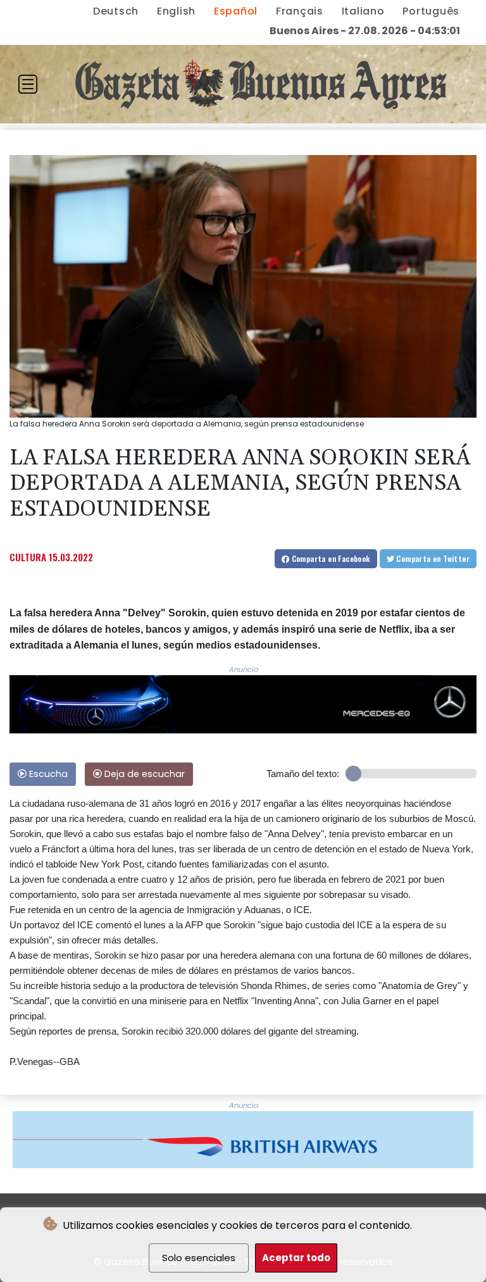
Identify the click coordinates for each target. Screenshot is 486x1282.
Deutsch (116, 11)
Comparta (329, 558)
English (176, 11)
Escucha (47, 774)
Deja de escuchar (143, 774)
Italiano (363, 11)
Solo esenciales (198, 1257)
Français (299, 11)
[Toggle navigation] (28, 84)
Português (430, 11)
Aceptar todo (296, 1257)
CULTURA (27, 557)
